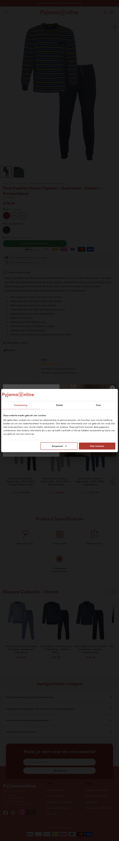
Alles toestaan (97, 446)
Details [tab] (59, 405)
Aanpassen (57, 446)
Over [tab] (98, 405)
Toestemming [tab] (20, 405)
